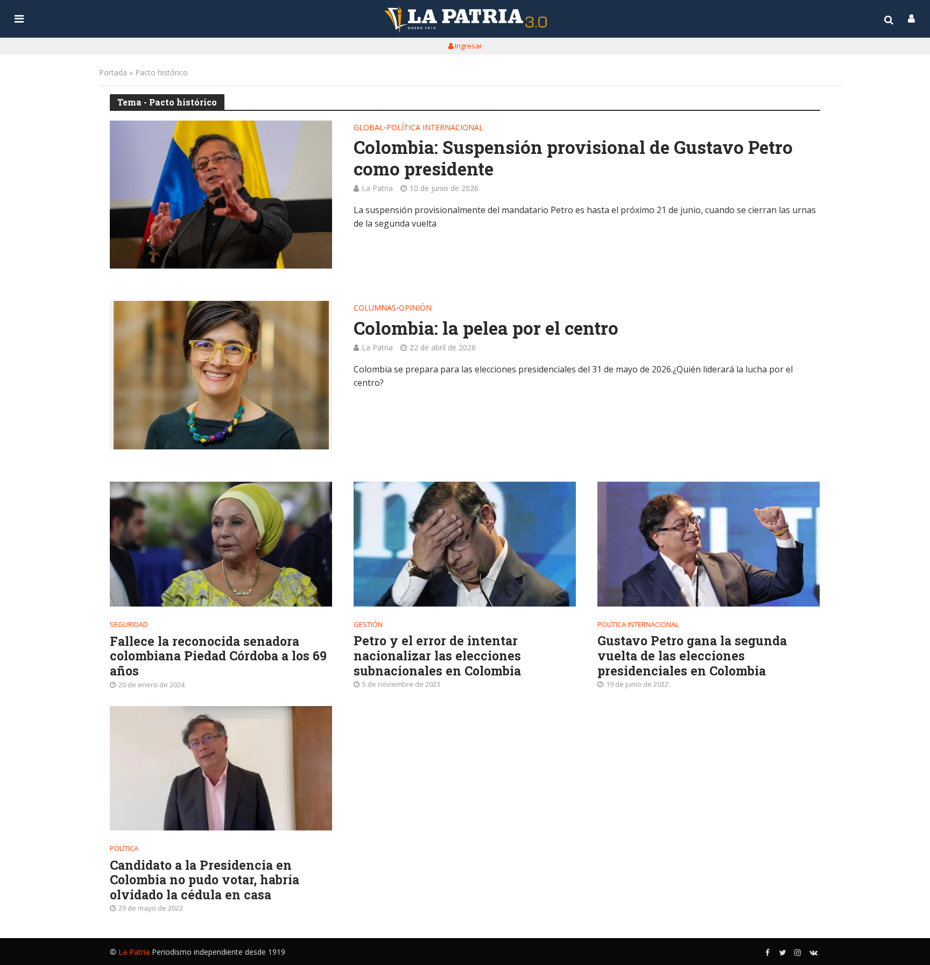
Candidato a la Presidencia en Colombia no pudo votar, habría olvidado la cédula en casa (204, 880)
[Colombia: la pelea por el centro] (221, 375)
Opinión (415, 308)
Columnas (375, 308)
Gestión (368, 624)
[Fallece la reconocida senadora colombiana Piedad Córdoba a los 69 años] (221, 544)
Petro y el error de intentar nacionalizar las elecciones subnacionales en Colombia (437, 655)
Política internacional (434, 128)
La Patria (377, 188)
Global (369, 128)
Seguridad (129, 624)
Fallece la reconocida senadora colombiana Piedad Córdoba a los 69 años (218, 656)
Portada (113, 72)
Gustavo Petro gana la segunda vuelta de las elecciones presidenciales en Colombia (692, 655)
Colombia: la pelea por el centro (486, 328)
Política (124, 848)
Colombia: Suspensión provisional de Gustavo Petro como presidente (573, 158)
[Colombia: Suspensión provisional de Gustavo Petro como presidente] (221, 195)
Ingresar (467, 46)
